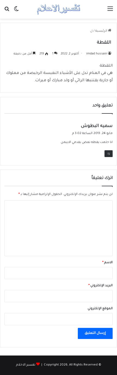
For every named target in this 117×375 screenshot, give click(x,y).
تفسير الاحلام (25, 365)
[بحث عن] (7, 11)
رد (108, 153)
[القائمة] (110, 11)
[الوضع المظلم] (16, 11)
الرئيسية (101, 31)
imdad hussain (96, 54)
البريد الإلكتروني (100, 286)
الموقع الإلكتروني (100, 309)
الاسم (107, 263)
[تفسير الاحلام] (58, 9)
